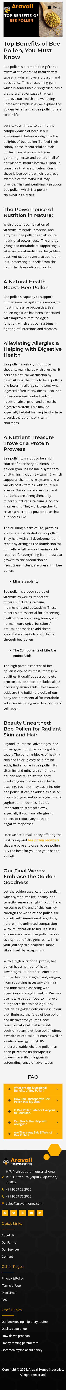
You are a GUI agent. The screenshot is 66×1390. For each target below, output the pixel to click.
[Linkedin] (40, 1213)
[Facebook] (5, 1213)
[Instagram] (22, 1213)
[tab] (33, 1089)
